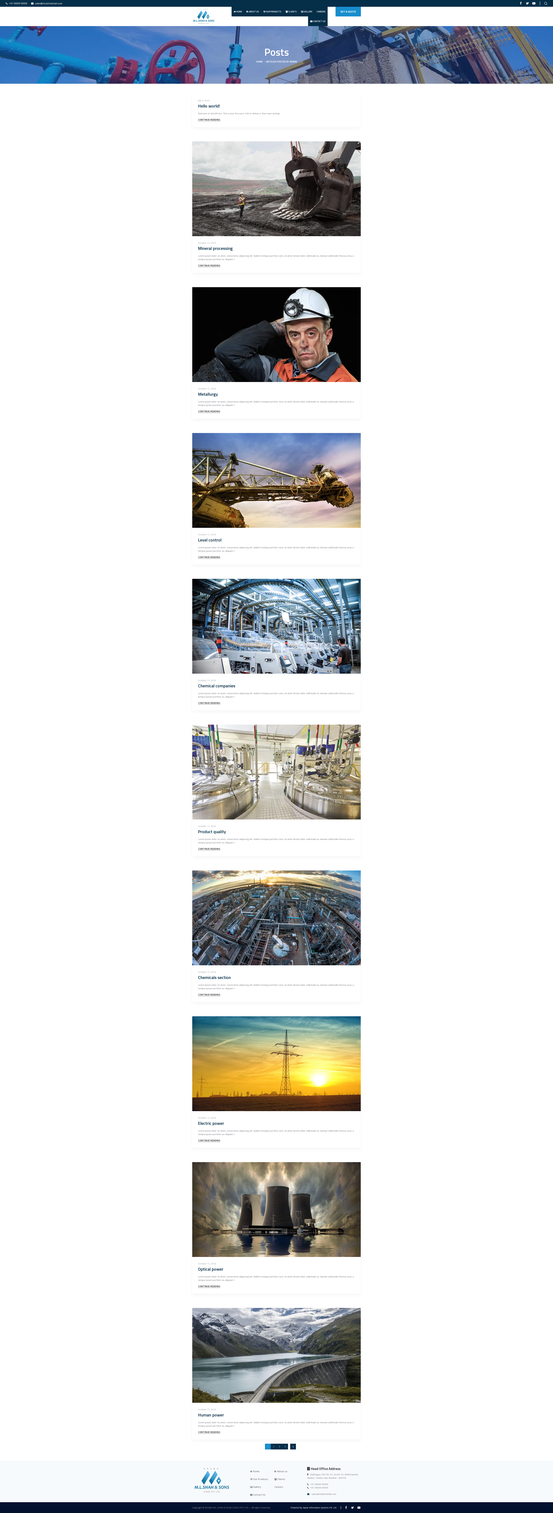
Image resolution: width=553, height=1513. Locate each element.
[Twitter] (527, 3)
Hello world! (209, 106)
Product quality (212, 831)
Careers (321, 11)
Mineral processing (215, 248)
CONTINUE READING (209, 120)
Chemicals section (214, 977)
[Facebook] (521, 3)
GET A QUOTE (348, 12)
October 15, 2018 (207, 243)
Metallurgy (208, 394)
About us (253, 11)
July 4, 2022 (204, 100)
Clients (292, 11)
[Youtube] (534, 3)
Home (239, 11)
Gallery (307, 11)
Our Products (273, 11)
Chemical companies (216, 685)
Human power (211, 1415)
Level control (209, 540)
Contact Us (318, 21)
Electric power (211, 1123)
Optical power (210, 1269)
